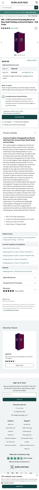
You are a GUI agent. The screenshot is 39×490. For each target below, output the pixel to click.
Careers (10, 431)
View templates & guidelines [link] (11, 113)
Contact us (26, 76)
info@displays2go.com (20, 415)
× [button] (37, 475)
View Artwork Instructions (11, 248)
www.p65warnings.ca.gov (11, 310)
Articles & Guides (10, 445)
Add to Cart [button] (19, 365)
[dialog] (19, 481)
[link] (15, 16)
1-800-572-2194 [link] (20, 411)
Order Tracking (27, 428)
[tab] (15, 55)
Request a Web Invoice (27, 445)
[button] (36, 7)
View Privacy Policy (32, 481)
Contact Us (27, 424)
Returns (26, 449)
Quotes (27, 442)
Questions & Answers (12, 283)
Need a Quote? (32, 60)
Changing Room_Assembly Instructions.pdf (17, 271)
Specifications (9, 277)
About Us (10, 424)
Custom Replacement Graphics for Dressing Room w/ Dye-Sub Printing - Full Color (19, 239)
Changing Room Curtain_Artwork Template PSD (18, 255)
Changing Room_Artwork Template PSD (16, 263)
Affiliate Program (10, 438)
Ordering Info (27, 431)
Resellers (11, 435)
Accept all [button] (19, 486)
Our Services (11, 442)
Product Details (10, 133)
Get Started (19, 117)
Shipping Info (27, 435)
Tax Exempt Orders (27, 438)
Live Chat (20, 408)
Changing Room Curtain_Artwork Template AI (18, 252)
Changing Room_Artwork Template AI (15, 259)
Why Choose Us (10, 428)
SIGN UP (19, 399)
